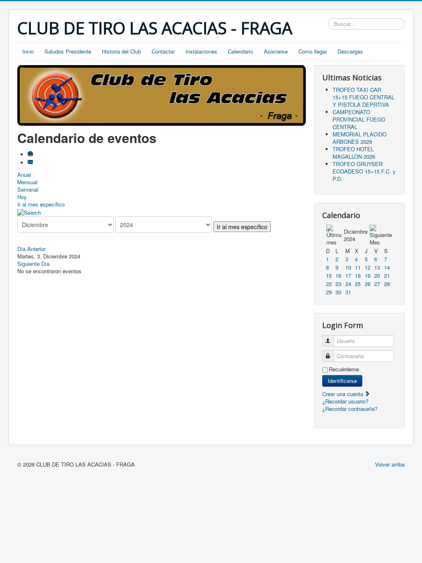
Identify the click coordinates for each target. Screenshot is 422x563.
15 (329, 275)
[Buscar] (29, 212)
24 (348, 284)
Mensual (27, 182)
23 (338, 284)
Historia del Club (121, 51)
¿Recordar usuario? (345, 401)
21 (387, 275)
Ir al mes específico (41, 204)
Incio (28, 51)
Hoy (22, 197)
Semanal (27, 189)
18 (358, 275)
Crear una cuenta (343, 394)
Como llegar (312, 51)
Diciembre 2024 (356, 235)
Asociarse (276, 51)
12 (367, 267)
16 (338, 275)
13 (377, 267)
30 (338, 292)
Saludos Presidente (68, 51)
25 (358, 284)
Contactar (163, 51)
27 (377, 284)
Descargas (350, 51)
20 (377, 275)
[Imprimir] (31, 154)
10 (348, 267)
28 (387, 284)
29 (329, 292)
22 (329, 284)
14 (387, 267)
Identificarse (342, 381)
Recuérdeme (344, 369)
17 (348, 275)
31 (348, 292)
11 (358, 267)
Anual (24, 174)
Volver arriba (390, 464)
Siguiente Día (33, 263)
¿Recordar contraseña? (349, 409)
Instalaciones (201, 51)
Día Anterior (31, 249)
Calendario (240, 51)
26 (367, 284)
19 (367, 275)
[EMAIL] (31, 163)
